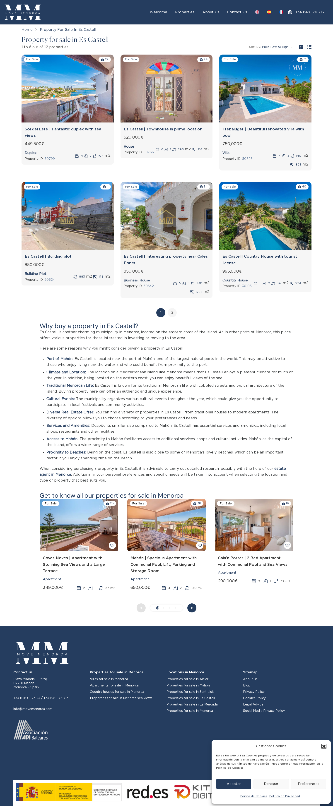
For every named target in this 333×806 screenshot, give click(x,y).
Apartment (52, 579)
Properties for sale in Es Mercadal (192, 704)
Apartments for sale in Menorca (114, 685)
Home (27, 29)
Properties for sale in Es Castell (190, 698)
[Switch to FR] (281, 12)
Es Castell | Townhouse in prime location (163, 129)
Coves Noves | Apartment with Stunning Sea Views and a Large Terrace (74, 564)
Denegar (271, 784)
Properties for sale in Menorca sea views (121, 698)
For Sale (32, 59)
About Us (210, 12)
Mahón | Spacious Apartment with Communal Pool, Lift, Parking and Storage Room (163, 564)
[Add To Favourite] (112, 545)
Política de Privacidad (284, 796)
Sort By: (255, 47)
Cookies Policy (254, 698)
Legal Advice (253, 704)
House (129, 146)
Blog (246, 685)
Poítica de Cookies (253, 796)
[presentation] (191, 607)
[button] (324, 746)
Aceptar (234, 784)
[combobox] (278, 47)
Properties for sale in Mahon (188, 685)
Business (131, 280)
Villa (225, 153)
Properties (184, 12)
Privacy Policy (254, 691)
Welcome (158, 12)
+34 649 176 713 (309, 12)
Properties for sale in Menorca (189, 710)
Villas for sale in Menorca (109, 679)
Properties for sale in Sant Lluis (190, 691)
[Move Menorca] (23, 12)
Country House (235, 280)
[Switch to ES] (269, 12)
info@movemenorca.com (32, 709)
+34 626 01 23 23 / (28, 698)
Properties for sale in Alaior (187, 679)
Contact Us (237, 12)
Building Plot (35, 274)
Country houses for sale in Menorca (117, 691)
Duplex (31, 153)
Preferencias (308, 784)
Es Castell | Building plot (48, 256)
